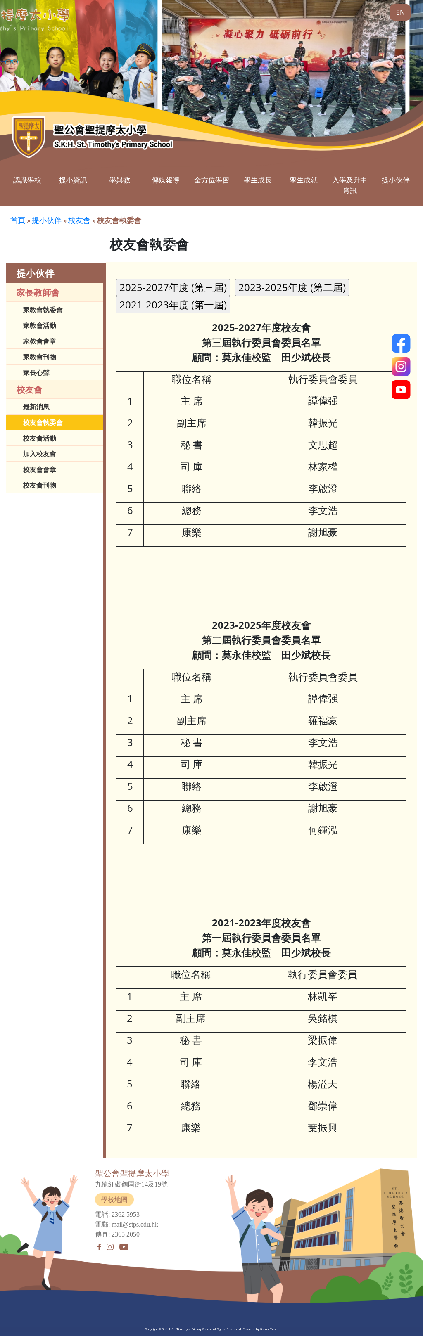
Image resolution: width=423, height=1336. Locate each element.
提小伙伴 (47, 220)
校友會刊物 (39, 485)
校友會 (79, 220)
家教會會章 (39, 341)
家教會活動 (39, 325)
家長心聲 (36, 372)
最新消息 (36, 406)
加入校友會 (39, 453)
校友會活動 (39, 438)
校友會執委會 (43, 422)
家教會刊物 (39, 356)
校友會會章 (39, 469)
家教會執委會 (43, 309)
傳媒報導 (166, 180)
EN (400, 12)
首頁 (17, 220)
